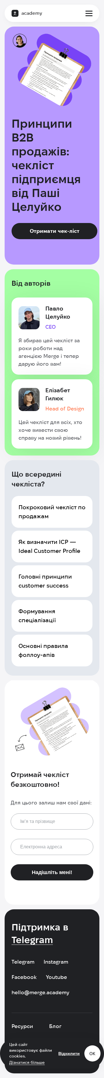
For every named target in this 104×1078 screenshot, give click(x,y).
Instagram (56, 961)
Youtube (56, 977)
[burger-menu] (89, 13)
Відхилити (69, 1053)
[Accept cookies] (92, 1053)
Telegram (23, 961)
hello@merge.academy (40, 992)
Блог (55, 1026)
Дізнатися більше (27, 1062)
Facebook (24, 977)
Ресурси (22, 1026)
